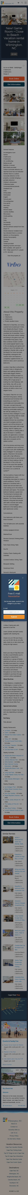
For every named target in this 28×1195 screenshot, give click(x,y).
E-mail (5, 608)
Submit (14, 617)
